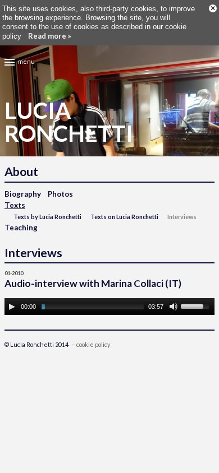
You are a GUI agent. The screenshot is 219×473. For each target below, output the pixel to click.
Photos (60, 193)
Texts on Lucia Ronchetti (124, 216)
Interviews (182, 216)
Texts (14, 205)
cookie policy (93, 344)
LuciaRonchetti (68, 122)
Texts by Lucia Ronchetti (47, 216)
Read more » (49, 35)
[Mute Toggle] (173, 306)
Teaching (21, 227)
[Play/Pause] (11, 306)
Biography (22, 193)
